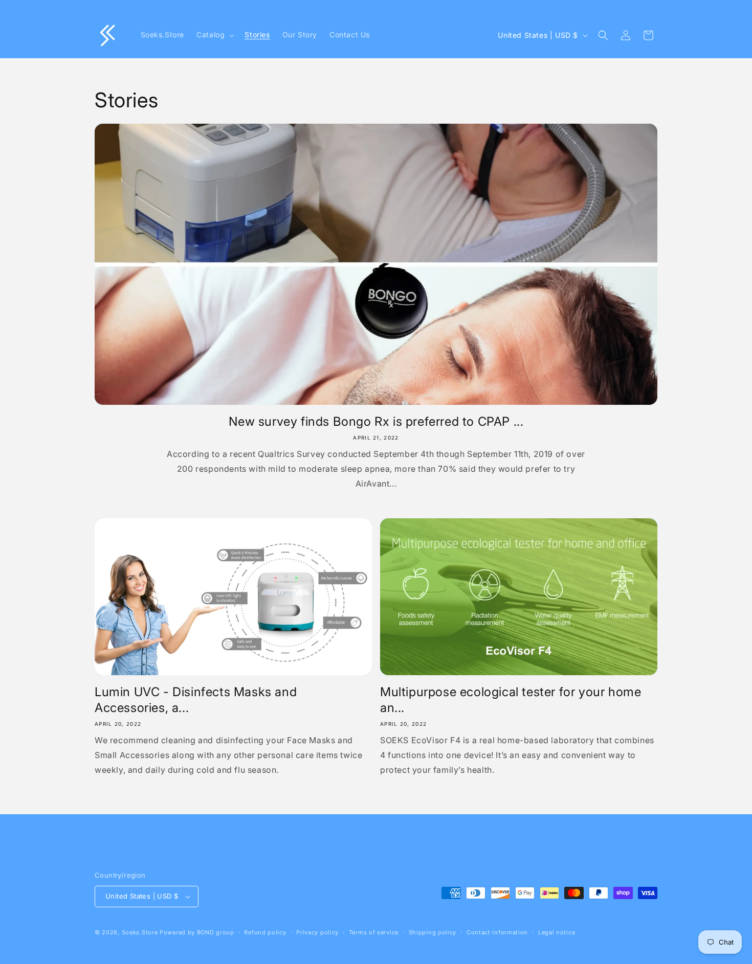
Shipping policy (433, 932)
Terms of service (374, 932)
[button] (214, 34)
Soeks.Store (140, 932)
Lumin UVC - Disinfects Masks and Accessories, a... (196, 699)
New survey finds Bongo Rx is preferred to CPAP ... (376, 421)
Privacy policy (317, 932)
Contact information (497, 932)
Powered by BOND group (197, 932)
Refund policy (265, 932)
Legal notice (556, 932)
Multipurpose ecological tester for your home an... (510, 699)
